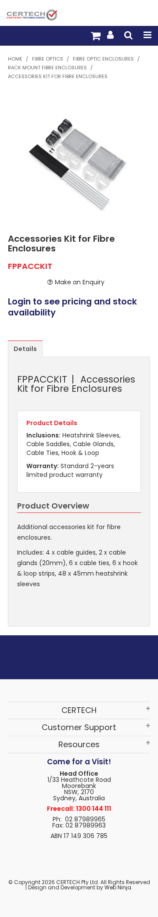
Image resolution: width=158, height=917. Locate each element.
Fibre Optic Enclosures (103, 58)
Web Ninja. (118, 887)
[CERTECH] (31, 14)
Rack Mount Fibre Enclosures (47, 67)
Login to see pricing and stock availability (72, 307)
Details (25, 348)
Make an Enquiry (79, 282)
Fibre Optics (47, 58)
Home (15, 58)
